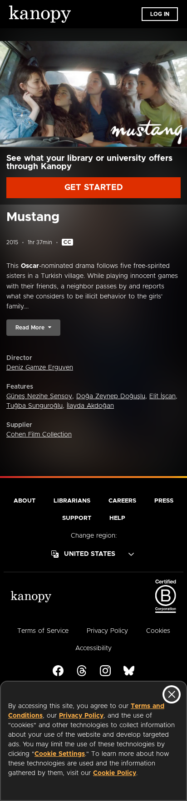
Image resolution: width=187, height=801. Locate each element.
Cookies (158, 631)
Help (117, 518)
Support (76, 518)
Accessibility (93, 648)
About (24, 501)
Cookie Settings (59, 754)
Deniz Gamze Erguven (39, 368)
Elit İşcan (162, 396)
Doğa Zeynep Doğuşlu (110, 396)
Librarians (72, 501)
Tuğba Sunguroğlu (34, 406)
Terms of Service (43, 631)
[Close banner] (171, 694)
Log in (159, 14)
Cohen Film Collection (39, 434)
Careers (122, 501)
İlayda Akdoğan (90, 406)
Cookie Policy (114, 773)
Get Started (93, 188)
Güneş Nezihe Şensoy (39, 396)
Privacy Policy (81, 716)
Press (163, 501)
